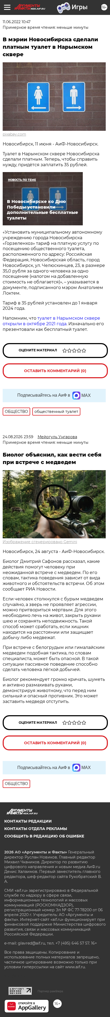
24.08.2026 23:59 (18, 436)
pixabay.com (14, 134)
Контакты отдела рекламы (35, 828)
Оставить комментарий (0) (55, 370)
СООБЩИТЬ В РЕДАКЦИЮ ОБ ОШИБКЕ (44, 836)
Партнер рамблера (50, 991)
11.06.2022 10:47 (16, 21)
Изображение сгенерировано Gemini (40, 541)
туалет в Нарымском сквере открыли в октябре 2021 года (51, 321)
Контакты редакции (28, 821)
